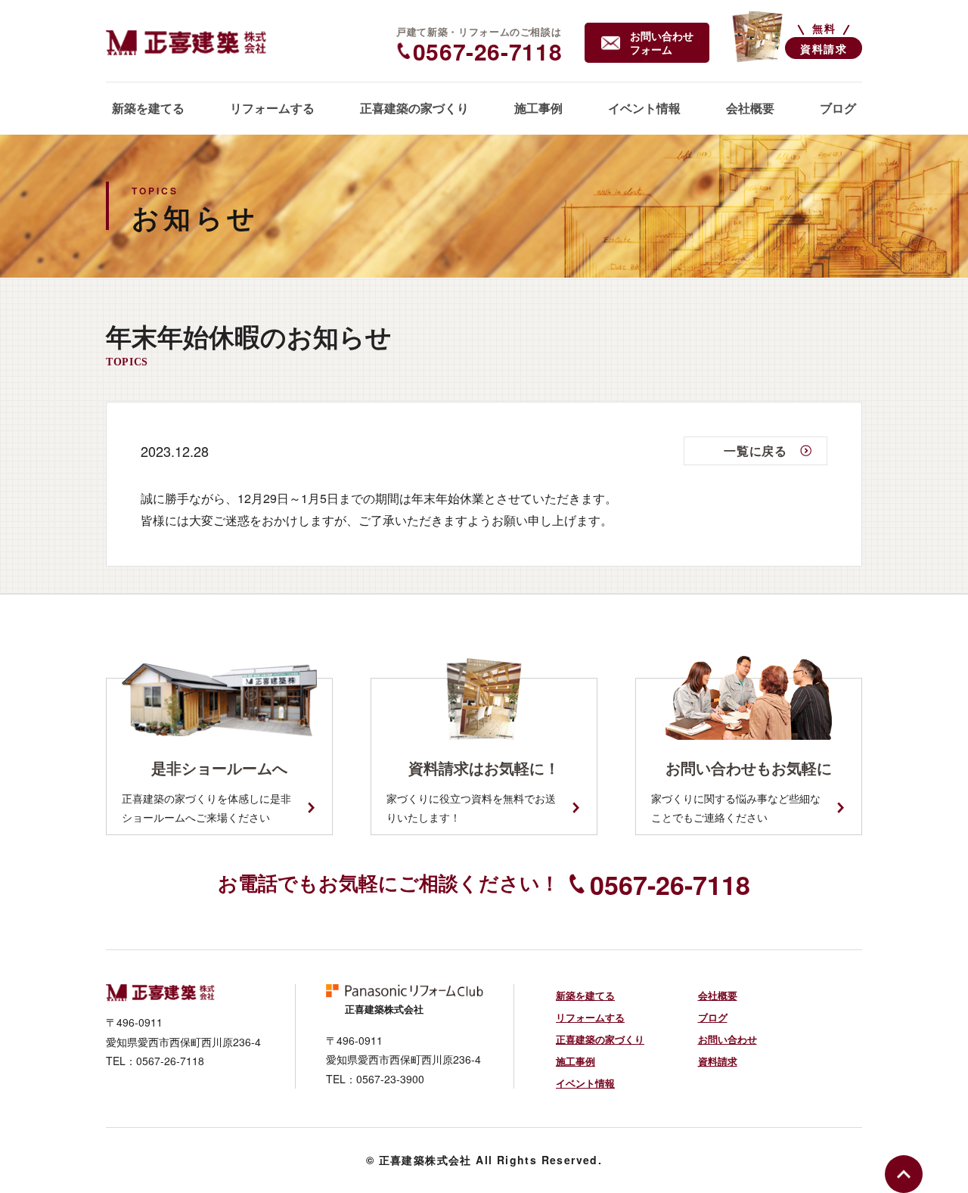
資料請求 (717, 1061)
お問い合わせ (727, 1039)
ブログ (713, 1017)
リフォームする (590, 1017)
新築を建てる (585, 995)
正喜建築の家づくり (600, 1039)
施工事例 (575, 1061)
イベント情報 (585, 1083)
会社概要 (717, 995)
